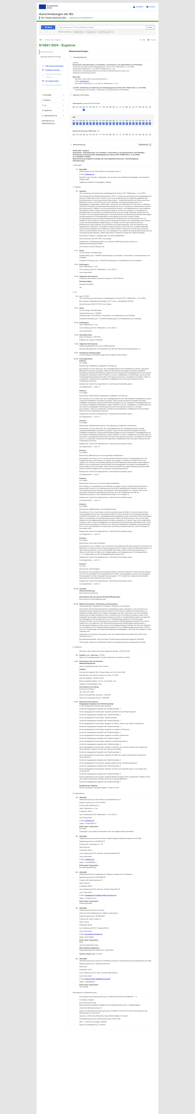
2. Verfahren (46, 100)
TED (40, 40)
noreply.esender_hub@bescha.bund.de (97, 979)
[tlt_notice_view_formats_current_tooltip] (150, 145)
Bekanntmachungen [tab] (46, 52)
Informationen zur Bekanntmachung (48, 122)
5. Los (44, 105)
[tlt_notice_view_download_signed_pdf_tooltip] (84, 109)
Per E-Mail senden (52, 81)
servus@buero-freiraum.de (93, 934)
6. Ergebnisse (47, 110)
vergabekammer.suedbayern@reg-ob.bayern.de (100, 895)
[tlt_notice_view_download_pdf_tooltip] (74, 123)
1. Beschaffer (46, 95)
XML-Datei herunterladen (54, 66)
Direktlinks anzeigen (52, 70)
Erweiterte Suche (79, 32)
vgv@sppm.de (84, 81)
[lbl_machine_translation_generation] (98, 131)
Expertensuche (91, 32)
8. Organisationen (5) (49, 115)
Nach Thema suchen (105, 32)
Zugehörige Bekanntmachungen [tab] (50, 57)
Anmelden (139, 7)
